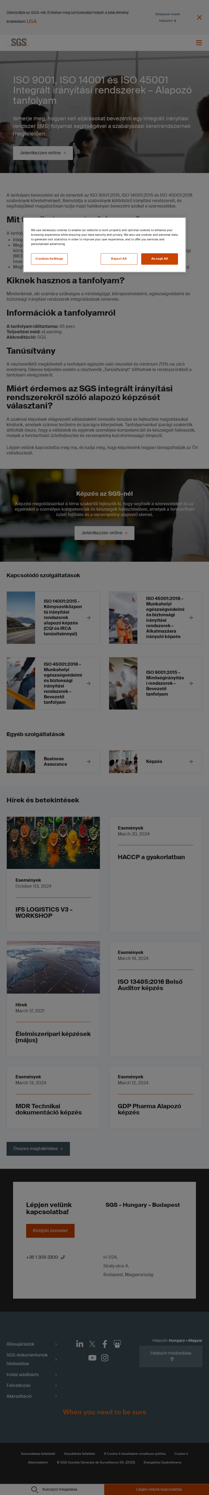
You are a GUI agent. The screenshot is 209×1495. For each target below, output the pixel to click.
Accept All (159, 259)
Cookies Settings (49, 259)
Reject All (119, 259)
